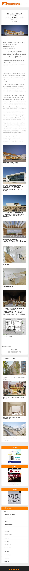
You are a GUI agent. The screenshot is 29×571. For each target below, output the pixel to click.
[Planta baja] (14, 334)
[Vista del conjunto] (14, 161)
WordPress (24, 567)
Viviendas (7, 561)
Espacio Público (8, 534)
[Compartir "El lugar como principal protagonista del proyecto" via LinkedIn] (17, 352)
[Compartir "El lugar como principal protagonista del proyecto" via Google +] (14, 352)
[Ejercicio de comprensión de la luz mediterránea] (14, 409)
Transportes (8, 554)
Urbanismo (7, 558)
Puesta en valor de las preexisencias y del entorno (13, 398)
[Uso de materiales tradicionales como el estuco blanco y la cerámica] (14, 237)
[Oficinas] (14, 262)
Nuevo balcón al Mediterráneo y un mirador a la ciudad (14, 438)
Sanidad (7, 551)
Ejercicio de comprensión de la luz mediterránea (11, 418)
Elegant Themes (11, 567)
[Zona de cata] (14, 284)
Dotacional (7, 528)
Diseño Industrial (9, 524)
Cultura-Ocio (8, 518)
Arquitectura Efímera (10, 514)
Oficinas (6, 541)
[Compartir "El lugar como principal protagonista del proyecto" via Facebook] (9, 352)
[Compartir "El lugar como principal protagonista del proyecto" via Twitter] (11, 352)
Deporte (7, 521)
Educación (7, 531)
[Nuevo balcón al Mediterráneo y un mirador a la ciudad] (14, 429)
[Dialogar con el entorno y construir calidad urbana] (14, 368)
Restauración (8, 548)
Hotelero (7, 538)
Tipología (5, 511)
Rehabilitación (8, 544)
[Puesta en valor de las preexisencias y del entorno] (14, 388)
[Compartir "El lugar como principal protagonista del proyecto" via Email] (20, 352)
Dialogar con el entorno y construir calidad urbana (14, 377)
